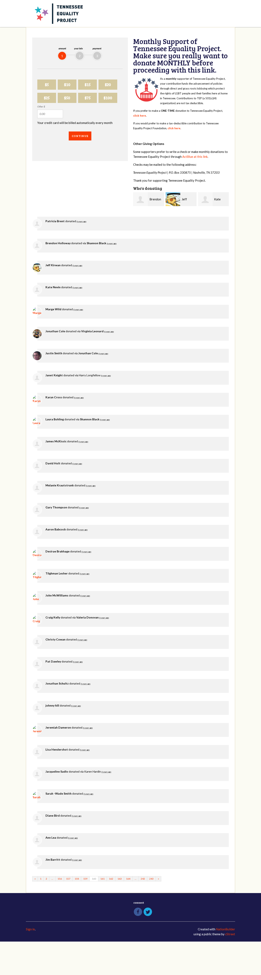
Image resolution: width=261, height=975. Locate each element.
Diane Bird (52, 815)
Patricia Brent (55, 221)
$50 (67, 97)
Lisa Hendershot (56, 749)
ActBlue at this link (195, 156)
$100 (108, 97)
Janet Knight (54, 375)
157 (68, 878)
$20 (108, 84)
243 (151, 878)
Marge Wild (53, 309)
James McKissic (55, 441)
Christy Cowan (55, 639)
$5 (47, 84)
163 (119, 878)
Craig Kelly (52, 617)
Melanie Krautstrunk (59, 485)
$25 (47, 97)
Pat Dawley (53, 661)
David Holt (52, 463)
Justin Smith (53, 353)
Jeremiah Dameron (58, 727)
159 (85, 878)
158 (77, 878)
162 (111, 878)
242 (143, 878)
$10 (67, 84)
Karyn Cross (53, 397)
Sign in (30, 929)
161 (102, 878)
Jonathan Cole (55, 331)
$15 (88, 84)
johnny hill (52, 705)
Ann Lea (50, 837)
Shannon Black (96, 243)
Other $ (41, 106)
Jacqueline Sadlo (56, 771)
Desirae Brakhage (57, 551)
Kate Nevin (53, 287)
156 (60, 878)
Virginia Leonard (92, 331)
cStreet (230, 934)
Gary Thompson (56, 507)
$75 (88, 97)
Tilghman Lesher (56, 573)
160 (94, 878)
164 (128, 878)
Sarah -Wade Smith (58, 793)
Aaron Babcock (55, 529)
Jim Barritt (52, 859)
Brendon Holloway (58, 243)
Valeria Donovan (87, 617)
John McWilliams (56, 595)
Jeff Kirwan (53, 265)
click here (139, 115)
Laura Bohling (54, 419)
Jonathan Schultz (57, 683)
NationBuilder (225, 929)
